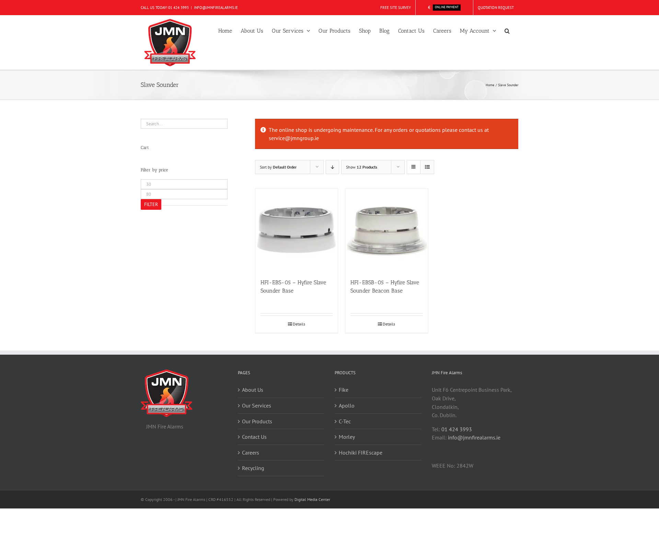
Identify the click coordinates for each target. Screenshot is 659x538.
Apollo (347, 405)
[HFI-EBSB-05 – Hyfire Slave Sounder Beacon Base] (386, 230)
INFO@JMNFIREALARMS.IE (216, 7)
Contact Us (254, 436)
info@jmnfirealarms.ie (474, 437)
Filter (151, 204)
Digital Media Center (312, 499)
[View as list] (427, 167)
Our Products (257, 421)
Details (299, 324)
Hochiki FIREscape (360, 452)
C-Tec (345, 421)
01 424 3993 (178, 7)
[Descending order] (332, 167)
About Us (252, 389)
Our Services (256, 405)
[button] (507, 30)
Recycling (253, 468)
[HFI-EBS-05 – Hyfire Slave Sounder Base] (296, 230)
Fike (343, 389)
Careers (250, 452)
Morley (347, 436)
